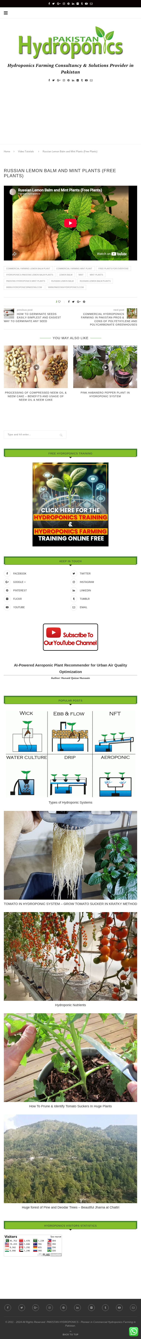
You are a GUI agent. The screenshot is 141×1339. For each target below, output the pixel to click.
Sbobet (8, 1279)
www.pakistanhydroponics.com (66, 287)
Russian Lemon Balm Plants (95, 281)
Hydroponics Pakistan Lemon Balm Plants (29, 275)
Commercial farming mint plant (74, 268)
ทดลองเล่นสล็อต (13, 1274)
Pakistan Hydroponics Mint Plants (25, 281)
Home (7, 151)
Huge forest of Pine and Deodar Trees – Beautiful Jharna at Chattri (70, 1207)
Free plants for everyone (113, 268)
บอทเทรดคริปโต (13, 1259)
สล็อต (7, 1264)
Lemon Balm (65, 275)
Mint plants (96, 275)
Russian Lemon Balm (62, 281)
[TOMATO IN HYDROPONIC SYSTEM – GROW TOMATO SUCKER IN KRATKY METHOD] (70, 812)
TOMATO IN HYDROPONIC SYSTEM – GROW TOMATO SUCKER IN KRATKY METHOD (70, 904)
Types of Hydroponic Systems (70, 802)
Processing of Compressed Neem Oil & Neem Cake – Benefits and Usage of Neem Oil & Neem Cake (36, 396)
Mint (81, 275)
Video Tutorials (26, 151)
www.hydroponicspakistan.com (24, 287)
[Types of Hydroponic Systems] (70, 711)
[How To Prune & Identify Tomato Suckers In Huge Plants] (70, 1014)
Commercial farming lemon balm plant (28, 268)
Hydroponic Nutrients (70, 1005)
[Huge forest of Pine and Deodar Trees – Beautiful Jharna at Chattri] (70, 1116)
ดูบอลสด (9, 1269)
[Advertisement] (70, 116)
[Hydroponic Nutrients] (70, 913)
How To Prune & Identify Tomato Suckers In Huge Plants (70, 1106)
